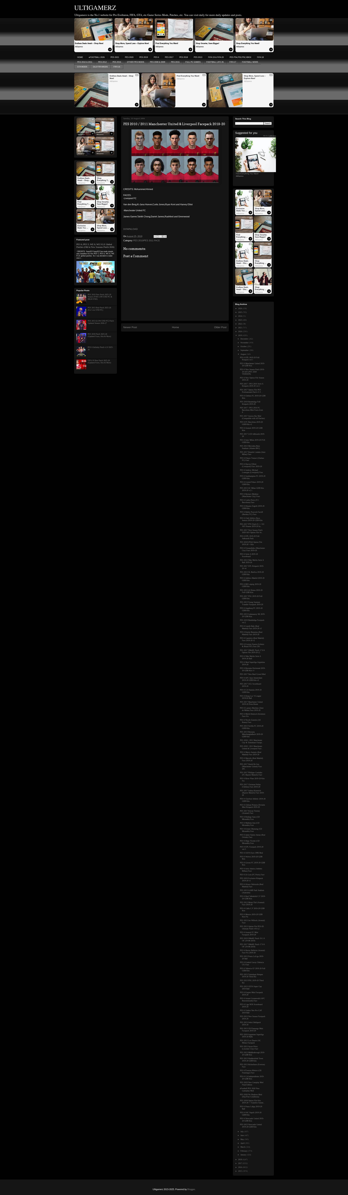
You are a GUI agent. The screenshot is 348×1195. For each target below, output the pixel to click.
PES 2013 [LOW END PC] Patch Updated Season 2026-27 (101, 322)
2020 (240, 331)
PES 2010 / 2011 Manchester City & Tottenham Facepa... (251, 741)
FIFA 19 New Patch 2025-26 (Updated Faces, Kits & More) (99, 361)
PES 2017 (169, 57)
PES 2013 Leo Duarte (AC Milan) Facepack (250, 1041)
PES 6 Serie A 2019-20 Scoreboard (249, 555)
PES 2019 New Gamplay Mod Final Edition (251, 1083)
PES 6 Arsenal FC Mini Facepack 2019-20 (249, 933)
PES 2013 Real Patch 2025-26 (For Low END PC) (99, 309)
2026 (240, 308)
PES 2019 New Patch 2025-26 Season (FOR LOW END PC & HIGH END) (100, 297)
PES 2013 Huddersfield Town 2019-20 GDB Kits (251, 1059)
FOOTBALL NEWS (250, 62)
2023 (240, 320)
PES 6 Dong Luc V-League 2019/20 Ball (250, 697)
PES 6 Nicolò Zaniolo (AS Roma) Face (250, 721)
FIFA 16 (117, 67)
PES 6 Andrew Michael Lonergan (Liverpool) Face (251, 471)
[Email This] (155, 236)
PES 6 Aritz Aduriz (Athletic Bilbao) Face (251, 870)
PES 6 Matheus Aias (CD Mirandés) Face (249, 824)
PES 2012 (102, 62)
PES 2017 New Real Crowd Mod (252, 674)
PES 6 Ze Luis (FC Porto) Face (252, 875)
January (243, 1155)
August (243, 354)
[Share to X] (160, 236)
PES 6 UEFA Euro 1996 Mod (251, 853)
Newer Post (130, 327)
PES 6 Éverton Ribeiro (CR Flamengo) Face (250, 1071)
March (243, 1147)
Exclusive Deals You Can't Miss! (84, 132)
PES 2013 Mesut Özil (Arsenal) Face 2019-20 (252, 903)
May (242, 1139)
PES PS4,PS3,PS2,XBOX (240, 57)
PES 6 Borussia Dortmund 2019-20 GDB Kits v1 (252, 669)
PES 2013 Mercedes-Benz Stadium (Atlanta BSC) (250, 447)
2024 (240, 316)
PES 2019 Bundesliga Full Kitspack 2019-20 (250, 403)
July (242, 1132)
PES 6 (156, 57)
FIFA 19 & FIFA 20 (216, 57)
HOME (80, 57)
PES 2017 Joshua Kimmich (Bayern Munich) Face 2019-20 (252, 793)
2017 (240, 1163)
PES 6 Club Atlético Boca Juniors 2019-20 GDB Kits (251, 519)
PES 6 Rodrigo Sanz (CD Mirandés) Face (250, 818)
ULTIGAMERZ (95, 7)
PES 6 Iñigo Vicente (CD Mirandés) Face (250, 842)
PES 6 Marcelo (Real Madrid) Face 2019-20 (251, 759)
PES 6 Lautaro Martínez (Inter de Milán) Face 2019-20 (252, 709)
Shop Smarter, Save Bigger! (207, 43)
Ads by (269, 136)
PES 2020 (129, 57)
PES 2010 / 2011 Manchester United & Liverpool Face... (251, 747)
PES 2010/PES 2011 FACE (146, 240)
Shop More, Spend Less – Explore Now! (132, 43)
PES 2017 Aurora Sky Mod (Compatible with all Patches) (252, 417)
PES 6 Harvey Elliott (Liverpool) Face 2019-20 (251, 465)
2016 (240, 1167)
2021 (240, 328)
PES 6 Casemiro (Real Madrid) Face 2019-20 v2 (252, 639)
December (244, 339)
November (244, 343)
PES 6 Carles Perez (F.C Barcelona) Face (249, 501)
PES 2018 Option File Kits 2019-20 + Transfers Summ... (252, 1102)
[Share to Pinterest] (165, 236)
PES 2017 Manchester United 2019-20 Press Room (251, 703)
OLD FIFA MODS (100, 67)
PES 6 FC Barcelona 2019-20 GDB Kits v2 (251, 423)
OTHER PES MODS (135, 62)
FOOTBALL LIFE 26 (215, 62)
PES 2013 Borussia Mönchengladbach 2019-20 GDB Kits (251, 734)
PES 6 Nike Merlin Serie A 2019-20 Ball (250, 657)
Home (175, 327)
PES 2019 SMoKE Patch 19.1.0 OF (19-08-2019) (252, 939)
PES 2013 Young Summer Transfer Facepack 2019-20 (251, 603)
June (242, 1135)
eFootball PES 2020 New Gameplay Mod (250, 1089)
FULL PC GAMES (193, 62)
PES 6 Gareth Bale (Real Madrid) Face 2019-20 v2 (251, 627)
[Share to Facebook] (162, 236)
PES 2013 (198, 57)
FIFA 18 (260, 57)
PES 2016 (117, 62)
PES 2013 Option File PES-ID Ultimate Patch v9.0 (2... (252, 927)
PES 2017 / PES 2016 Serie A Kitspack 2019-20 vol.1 (251, 385)
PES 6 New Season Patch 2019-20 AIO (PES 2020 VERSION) (252, 371)
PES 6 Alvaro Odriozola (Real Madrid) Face (251, 885)
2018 (240, 1160)
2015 (240, 1171)
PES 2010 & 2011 (84, 62)
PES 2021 (115, 57)
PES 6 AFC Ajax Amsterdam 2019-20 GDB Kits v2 (251, 679)
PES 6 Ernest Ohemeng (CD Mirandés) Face (251, 830)
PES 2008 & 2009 (157, 62)
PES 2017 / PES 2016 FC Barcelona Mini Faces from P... (251, 410)
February (244, 1151)
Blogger (191, 1189)
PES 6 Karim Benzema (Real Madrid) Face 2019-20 (251, 633)
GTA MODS (82, 67)
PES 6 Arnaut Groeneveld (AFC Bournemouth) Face (252, 999)
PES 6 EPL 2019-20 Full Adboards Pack (249, 537)
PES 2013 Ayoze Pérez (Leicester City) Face (249, 1047)
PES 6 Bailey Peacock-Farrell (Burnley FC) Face (251, 513)
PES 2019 (143, 57)
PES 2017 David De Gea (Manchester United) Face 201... (251, 766)
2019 (240, 335)
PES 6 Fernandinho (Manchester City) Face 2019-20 (252, 549)
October (243, 346)
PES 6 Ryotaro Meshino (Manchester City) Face (250, 495)
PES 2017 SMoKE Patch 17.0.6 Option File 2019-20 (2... (252, 651)
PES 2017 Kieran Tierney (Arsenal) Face (250, 812)
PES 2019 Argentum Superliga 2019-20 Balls (252, 1036)
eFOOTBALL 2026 (97, 57)
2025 (240, 312)
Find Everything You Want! (167, 43)
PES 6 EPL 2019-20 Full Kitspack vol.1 (249, 358)
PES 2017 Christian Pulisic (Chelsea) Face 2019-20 (250, 786)
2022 (240, 324)
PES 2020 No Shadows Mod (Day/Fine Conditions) (251, 1096)
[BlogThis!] (157, 236)
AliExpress (79, 47)
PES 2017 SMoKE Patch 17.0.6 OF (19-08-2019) (252, 945)
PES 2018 (183, 57)
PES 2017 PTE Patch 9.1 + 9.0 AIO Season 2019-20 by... (252, 525)
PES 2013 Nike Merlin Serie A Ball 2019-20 (252, 561)
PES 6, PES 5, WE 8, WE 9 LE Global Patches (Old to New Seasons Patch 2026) (95, 245)
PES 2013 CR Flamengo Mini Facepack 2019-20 (251, 1030)
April (242, 1143)
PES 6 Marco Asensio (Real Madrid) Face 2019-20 (250, 753)
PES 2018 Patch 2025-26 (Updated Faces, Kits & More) (99, 335)
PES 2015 (175, 62)
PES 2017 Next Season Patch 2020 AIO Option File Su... (251, 531)
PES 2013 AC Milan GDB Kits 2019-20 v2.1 (252, 489)
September (244, 350)
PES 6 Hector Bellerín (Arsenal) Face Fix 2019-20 (252, 951)
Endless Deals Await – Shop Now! (89, 43)
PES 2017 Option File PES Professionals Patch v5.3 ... (251, 391)
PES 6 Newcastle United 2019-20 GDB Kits (252, 1120)
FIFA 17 (232, 62)
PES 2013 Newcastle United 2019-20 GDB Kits (251, 1126)
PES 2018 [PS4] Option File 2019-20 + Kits (251, 543)
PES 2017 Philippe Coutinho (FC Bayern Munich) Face (251, 774)
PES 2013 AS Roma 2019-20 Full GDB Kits (251, 591)
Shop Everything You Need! (247, 43)
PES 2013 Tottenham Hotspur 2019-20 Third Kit (251, 975)
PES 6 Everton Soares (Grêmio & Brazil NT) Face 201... (252, 645)
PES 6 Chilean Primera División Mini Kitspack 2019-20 (252, 806)
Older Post (220, 327)
